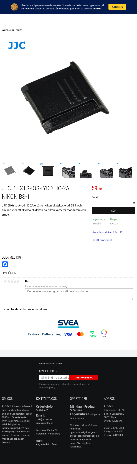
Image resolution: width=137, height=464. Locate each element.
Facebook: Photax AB (46, 430)
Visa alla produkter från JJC (107, 232)
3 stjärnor (11, 281)
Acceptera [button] (117, 6)
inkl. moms (56, 363)
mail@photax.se (44, 419)
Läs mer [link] (97, 8)
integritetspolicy (47, 387)
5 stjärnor (18, 281)
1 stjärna (5, 281)
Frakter (39, 440)
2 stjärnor (8, 281)
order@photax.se (44, 423)
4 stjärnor (15, 281)
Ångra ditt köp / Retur (46, 444)
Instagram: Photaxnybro (48, 433)
